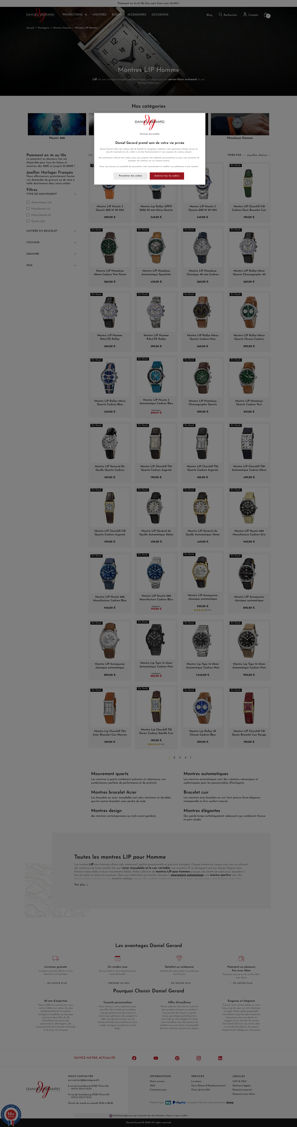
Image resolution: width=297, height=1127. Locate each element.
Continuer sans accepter (150, 134)
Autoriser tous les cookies (167, 176)
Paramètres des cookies (130, 176)
